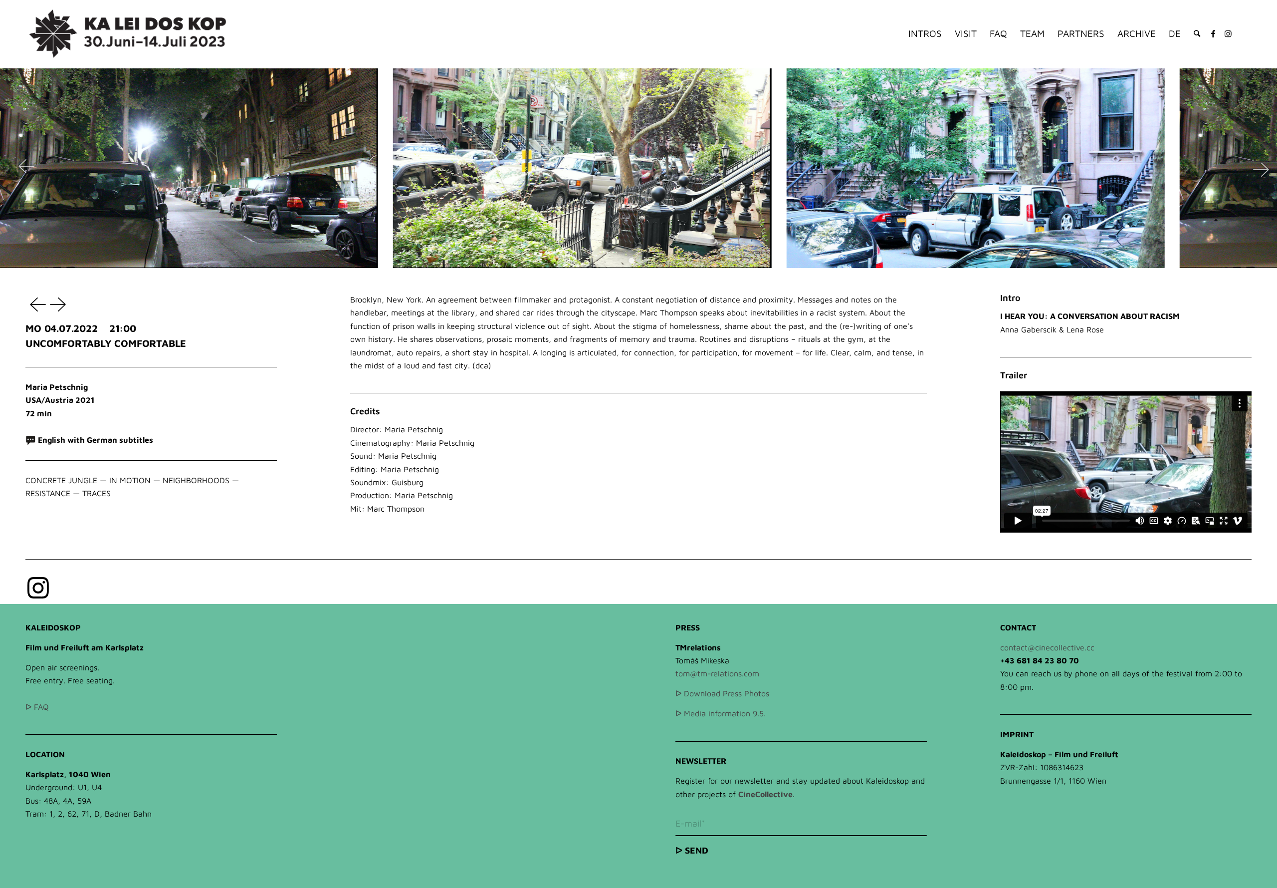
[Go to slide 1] (631, 260)
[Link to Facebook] (1213, 33)
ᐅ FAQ (37, 706)
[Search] (1197, 33)
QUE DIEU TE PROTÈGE (35, 304)
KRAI (59, 304)
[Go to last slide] (26, 168)
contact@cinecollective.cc (1047, 647)
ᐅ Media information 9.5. (720, 713)
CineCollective (765, 794)
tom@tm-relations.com (717, 673)
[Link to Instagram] (1228, 33)
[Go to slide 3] (645, 261)
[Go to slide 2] (638, 261)
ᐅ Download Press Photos (722, 693)
